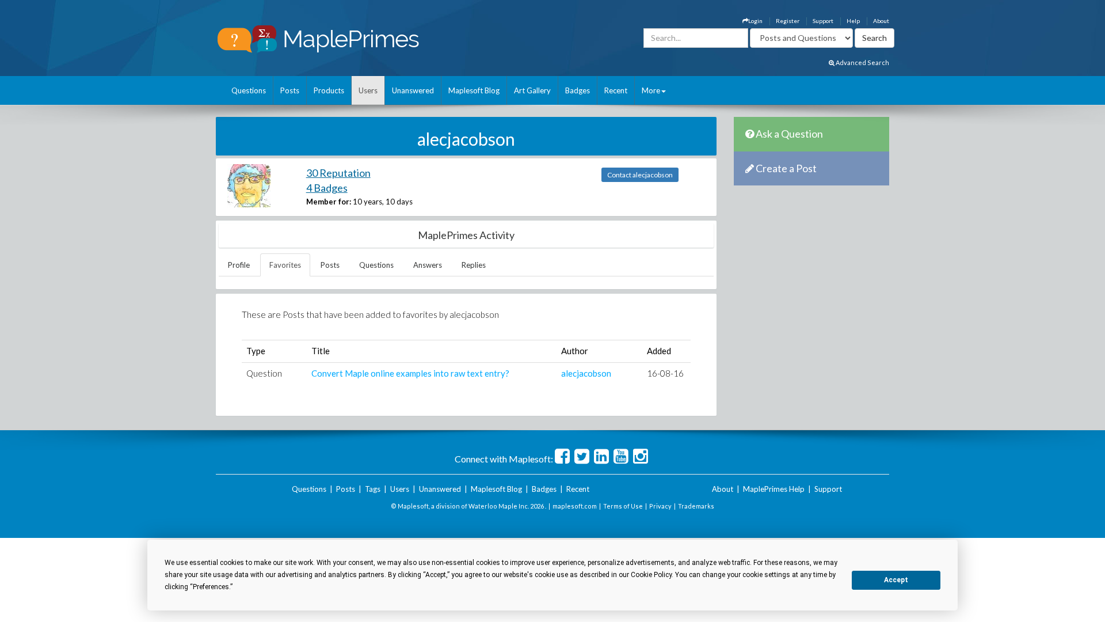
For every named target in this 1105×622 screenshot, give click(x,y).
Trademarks (696, 506)
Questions (248, 90)
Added (659, 351)
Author (574, 351)
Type (255, 351)
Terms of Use (623, 506)
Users (368, 90)
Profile (239, 265)
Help (853, 20)
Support (823, 20)
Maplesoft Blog (474, 90)
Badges (577, 90)
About (881, 20)
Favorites (285, 265)
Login (755, 20)
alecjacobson (586, 373)
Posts (289, 90)
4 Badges (327, 187)
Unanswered (413, 90)
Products (329, 90)
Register (787, 20)
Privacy (660, 506)
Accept (896, 580)
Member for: (328, 201)
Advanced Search (862, 62)
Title (320, 351)
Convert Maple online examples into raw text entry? (410, 373)
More (651, 90)
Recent (615, 90)
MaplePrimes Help (774, 489)
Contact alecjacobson (640, 174)
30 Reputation (338, 172)
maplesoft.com (574, 506)
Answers (427, 265)
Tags (372, 489)
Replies (474, 265)
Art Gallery (532, 90)
